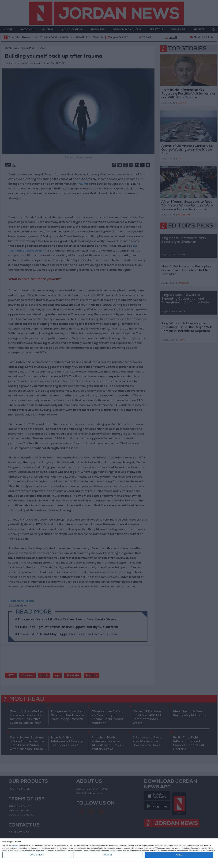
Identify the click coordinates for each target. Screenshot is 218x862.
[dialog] (109, 850)
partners (15, 845)
